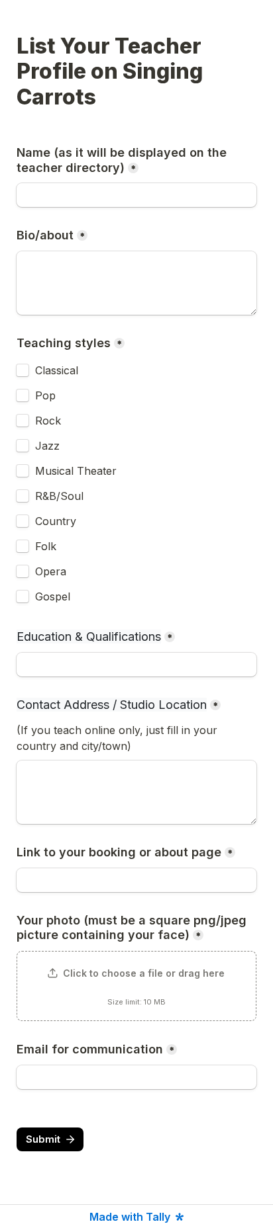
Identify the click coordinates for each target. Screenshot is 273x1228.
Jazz (47, 446)
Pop (45, 395)
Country (55, 521)
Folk (45, 546)
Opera (50, 571)
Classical (56, 370)
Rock (48, 421)
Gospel (52, 596)
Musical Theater (76, 471)
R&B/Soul (59, 496)
